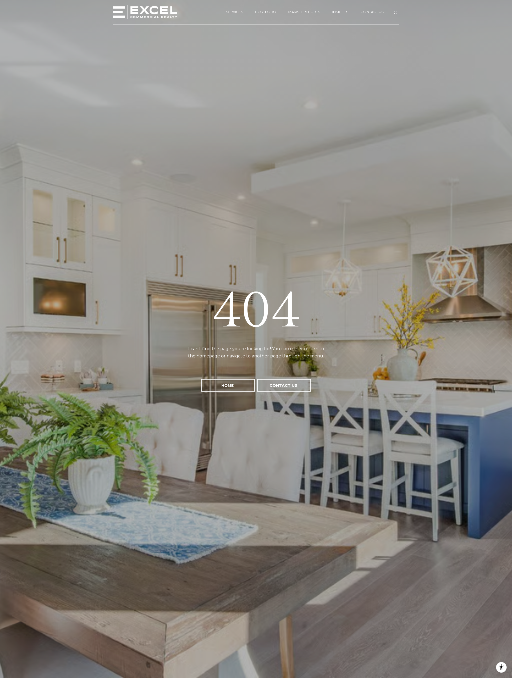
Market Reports (304, 12)
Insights (340, 12)
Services (234, 12)
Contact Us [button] (284, 385)
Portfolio (265, 12)
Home (228, 385)
